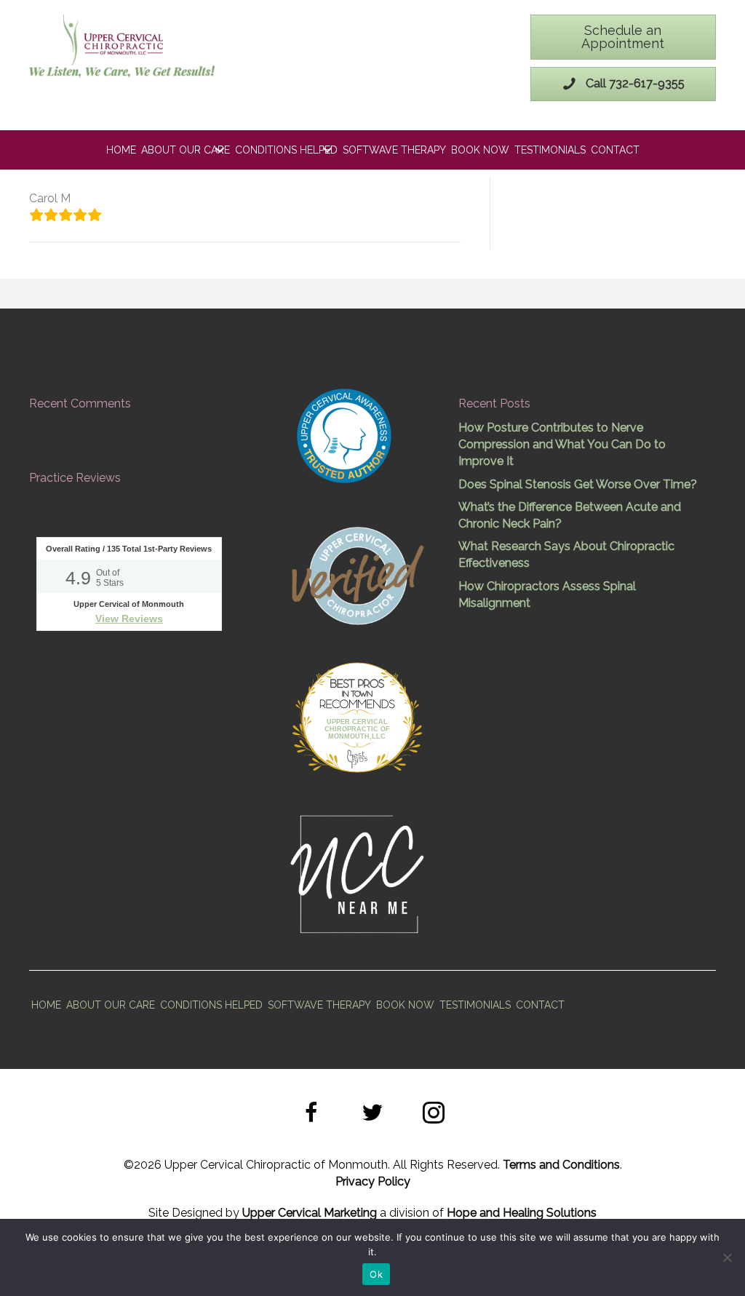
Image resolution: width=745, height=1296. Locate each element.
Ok (376, 1274)
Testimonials (550, 150)
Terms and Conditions (561, 1165)
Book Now (480, 150)
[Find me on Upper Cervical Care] (356, 574)
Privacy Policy (372, 1181)
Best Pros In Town (357, 685)
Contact (615, 150)
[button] (311, 1115)
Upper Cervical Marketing (309, 1213)
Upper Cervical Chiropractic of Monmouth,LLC (357, 729)
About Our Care (185, 150)
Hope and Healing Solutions (522, 1213)
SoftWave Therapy (394, 150)
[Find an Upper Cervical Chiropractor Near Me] (358, 872)
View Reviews (129, 618)
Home (121, 150)
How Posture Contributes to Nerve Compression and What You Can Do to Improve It (562, 444)
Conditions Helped (286, 150)
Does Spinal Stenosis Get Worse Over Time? (577, 484)
